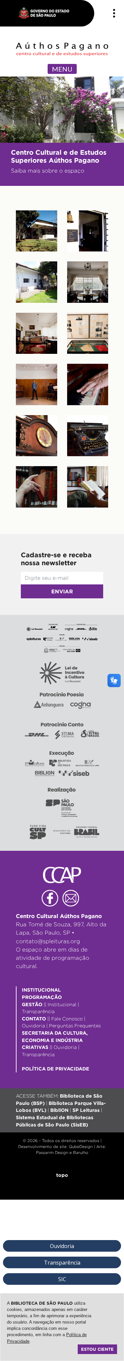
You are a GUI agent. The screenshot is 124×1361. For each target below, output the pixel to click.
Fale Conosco (67, 1018)
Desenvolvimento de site (42, 1146)
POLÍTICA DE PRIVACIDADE (55, 1068)
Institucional (62, 1004)
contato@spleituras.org (48, 941)
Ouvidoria (33, 1025)
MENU (62, 69)
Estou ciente (97, 1349)
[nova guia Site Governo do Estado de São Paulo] (47, 13)
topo (62, 1174)
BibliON (59, 1110)
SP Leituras (86, 1110)
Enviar (62, 591)
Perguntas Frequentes (75, 1025)
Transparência (38, 1011)
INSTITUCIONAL (41, 989)
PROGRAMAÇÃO (42, 997)
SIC (62, 1279)
